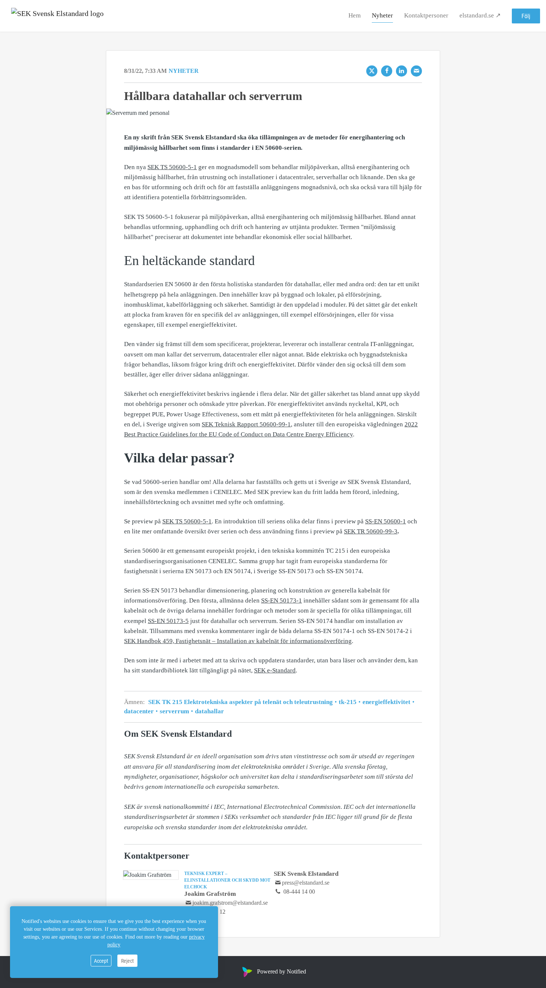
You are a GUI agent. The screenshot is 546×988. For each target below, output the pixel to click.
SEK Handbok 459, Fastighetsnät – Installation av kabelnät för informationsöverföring (238, 641)
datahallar (209, 711)
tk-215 (347, 702)
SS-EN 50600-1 (385, 521)
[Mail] (416, 71)
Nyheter (382, 15)
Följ (525, 16)
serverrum (174, 711)
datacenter (139, 711)
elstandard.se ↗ (480, 15)
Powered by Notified (281, 971)
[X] (371, 71)
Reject (127, 960)
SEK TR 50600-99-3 (370, 531)
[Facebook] (386, 71)
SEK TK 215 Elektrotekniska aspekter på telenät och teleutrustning (241, 702)
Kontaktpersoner (426, 15)
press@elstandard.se (305, 882)
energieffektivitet (386, 702)
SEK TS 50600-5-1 (172, 167)
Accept (101, 960)
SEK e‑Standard (275, 670)
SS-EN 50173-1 (281, 600)
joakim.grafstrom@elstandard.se (230, 903)
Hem (354, 15)
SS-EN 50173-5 (168, 620)
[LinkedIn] (401, 71)
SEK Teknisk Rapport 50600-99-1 (246, 424)
